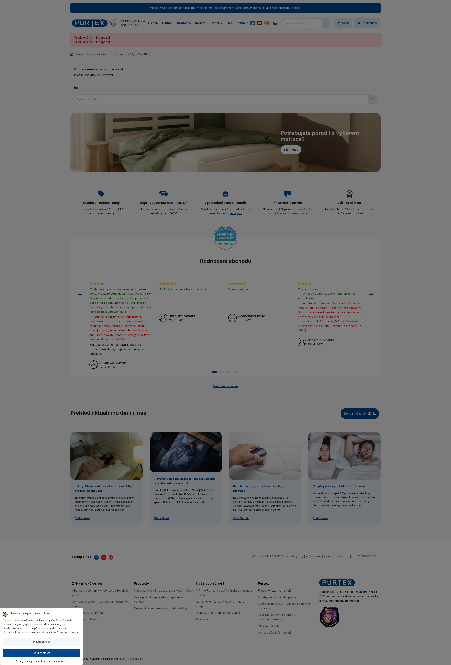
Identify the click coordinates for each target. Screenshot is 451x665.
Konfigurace (41, 642)
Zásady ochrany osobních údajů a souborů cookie (41, 661)
